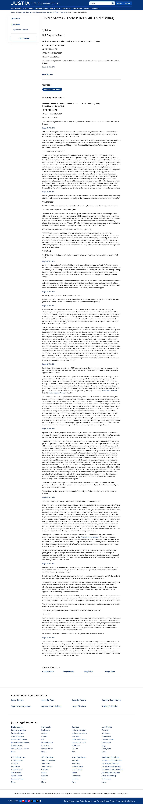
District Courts (16, 776)
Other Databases (79, 757)
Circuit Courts (16, 773)
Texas (43, 779)
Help (94, 801)
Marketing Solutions (91, 8)
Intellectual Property (79, 739)
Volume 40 (64, 12)
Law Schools (55, 8)
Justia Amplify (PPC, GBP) (111, 773)
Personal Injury (47, 749)
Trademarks (76, 776)
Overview (15, 18)
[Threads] (32, 801)
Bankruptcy (45, 730)
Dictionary (105, 730)
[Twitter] (37, 801)
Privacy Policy (115, 801)
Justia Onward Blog (109, 776)
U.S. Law (19, 12)
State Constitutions (48, 760)
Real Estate (76, 745)
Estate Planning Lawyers (20, 742)
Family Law (45, 745)
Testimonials (106, 779)
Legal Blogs (76, 763)
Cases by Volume (79, 700)
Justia (13, 12)
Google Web (88, 671)
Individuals (46, 727)
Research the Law (41, 8)
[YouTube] (23, 801)
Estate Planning (47, 742)
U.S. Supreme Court (39, 12)
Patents (74, 773)
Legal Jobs (75, 760)
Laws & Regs (66, 8)
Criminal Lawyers (17, 736)
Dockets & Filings (17, 779)
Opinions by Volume (53, 12)
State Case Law (46, 766)
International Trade (79, 742)
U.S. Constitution (17, 760)
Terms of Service (103, 801)
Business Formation (79, 730)
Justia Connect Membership (112, 760)
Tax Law (75, 749)
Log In (119, 3)
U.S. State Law (47, 757)
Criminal (44, 733)
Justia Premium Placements (112, 766)
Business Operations (79, 733)
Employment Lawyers (19, 739)
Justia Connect (69, 801)
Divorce (44, 736)
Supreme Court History (111, 700)
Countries (75, 779)
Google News (110, 671)
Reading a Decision (110, 706)
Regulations (15, 766)
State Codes (45, 763)
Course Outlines (107, 739)
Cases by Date (17, 700)
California (44, 769)
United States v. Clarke (109, 390)
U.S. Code (14, 763)
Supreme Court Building (51, 706)
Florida (43, 773)
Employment (76, 736)
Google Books (68, 671)
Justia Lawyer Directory (110, 763)
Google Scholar (48, 671)
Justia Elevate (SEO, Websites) (112, 769)
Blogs (104, 745)
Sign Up (127, 3)
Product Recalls (77, 769)
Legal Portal (79, 801)
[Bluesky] (34, 801)
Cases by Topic (47, 700)
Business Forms (77, 766)
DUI (42, 739)
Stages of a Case (79, 706)
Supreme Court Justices (21, 706)
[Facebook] (26, 801)
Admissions (106, 733)
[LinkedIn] (20, 801)
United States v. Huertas (57, 393)
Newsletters (77, 8)
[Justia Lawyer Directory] (40, 801)
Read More (46, 74)
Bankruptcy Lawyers (18, 730)
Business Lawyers (17, 733)
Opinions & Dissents (52, 89)
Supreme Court (16, 769)
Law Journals (106, 742)
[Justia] (20, 3)
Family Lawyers (16, 745)
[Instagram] (29, 801)
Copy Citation (23, 38)
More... (13, 752)
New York (44, 776)
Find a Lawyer (16, 8)
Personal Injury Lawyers (20, 749)
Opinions (15, 24)
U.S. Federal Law (18, 757)
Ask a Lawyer (28, 8)
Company (88, 801)
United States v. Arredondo (90, 537)
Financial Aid (106, 736)
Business (75, 727)
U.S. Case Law (27, 12)
